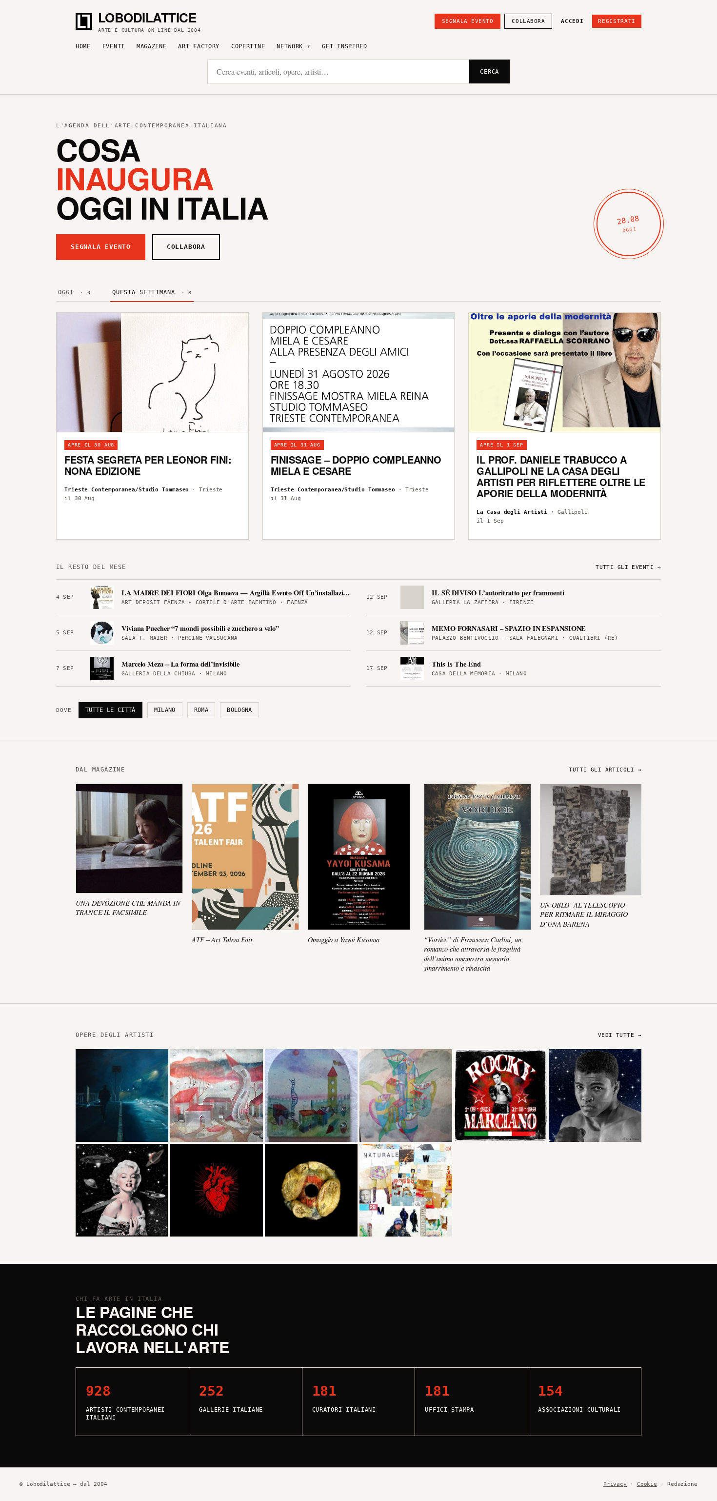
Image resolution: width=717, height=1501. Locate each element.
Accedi (572, 21)
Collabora (528, 21)
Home (83, 46)
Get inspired (344, 46)
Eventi (113, 46)
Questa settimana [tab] (152, 292)
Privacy (615, 1484)
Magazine (152, 46)
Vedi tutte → (619, 1035)
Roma (201, 710)
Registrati (617, 21)
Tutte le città (110, 710)
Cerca (489, 71)
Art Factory (198, 46)
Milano (165, 710)
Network (290, 46)
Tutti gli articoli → (605, 770)
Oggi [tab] (74, 292)
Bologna (239, 710)
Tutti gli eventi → (628, 567)
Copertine (248, 46)
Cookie (647, 1484)
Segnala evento (468, 21)
